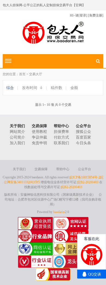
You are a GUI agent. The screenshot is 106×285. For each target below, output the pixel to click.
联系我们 (61, 143)
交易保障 (39, 126)
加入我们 (17, 143)
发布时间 (30, 88)
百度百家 (83, 137)
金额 (74, 88)
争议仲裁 (39, 137)
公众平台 (83, 126)
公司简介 (17, 137)
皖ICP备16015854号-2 (84, 177)
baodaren (59, 212)
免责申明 (39, 143)
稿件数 (56, 88)
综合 (10, 88)
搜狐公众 (83, 132)
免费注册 (95, 15)
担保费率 (61, 132)
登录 (83, 15)
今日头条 (83, 143)
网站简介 (17, 132)
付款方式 (61, 137)
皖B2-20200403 (87, 182)
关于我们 (17, 126)
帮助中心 (61, 126)
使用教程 (39, 132)
